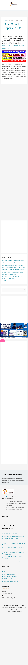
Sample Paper (21, 47)
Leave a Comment (6, 45)
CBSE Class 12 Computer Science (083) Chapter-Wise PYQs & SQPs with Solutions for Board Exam (13, 279)
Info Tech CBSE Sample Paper (9, 47)
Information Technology (18, 45)
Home (5, 20)
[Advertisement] (14, 147)
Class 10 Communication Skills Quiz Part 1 (12, 265)
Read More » (5, 81)
